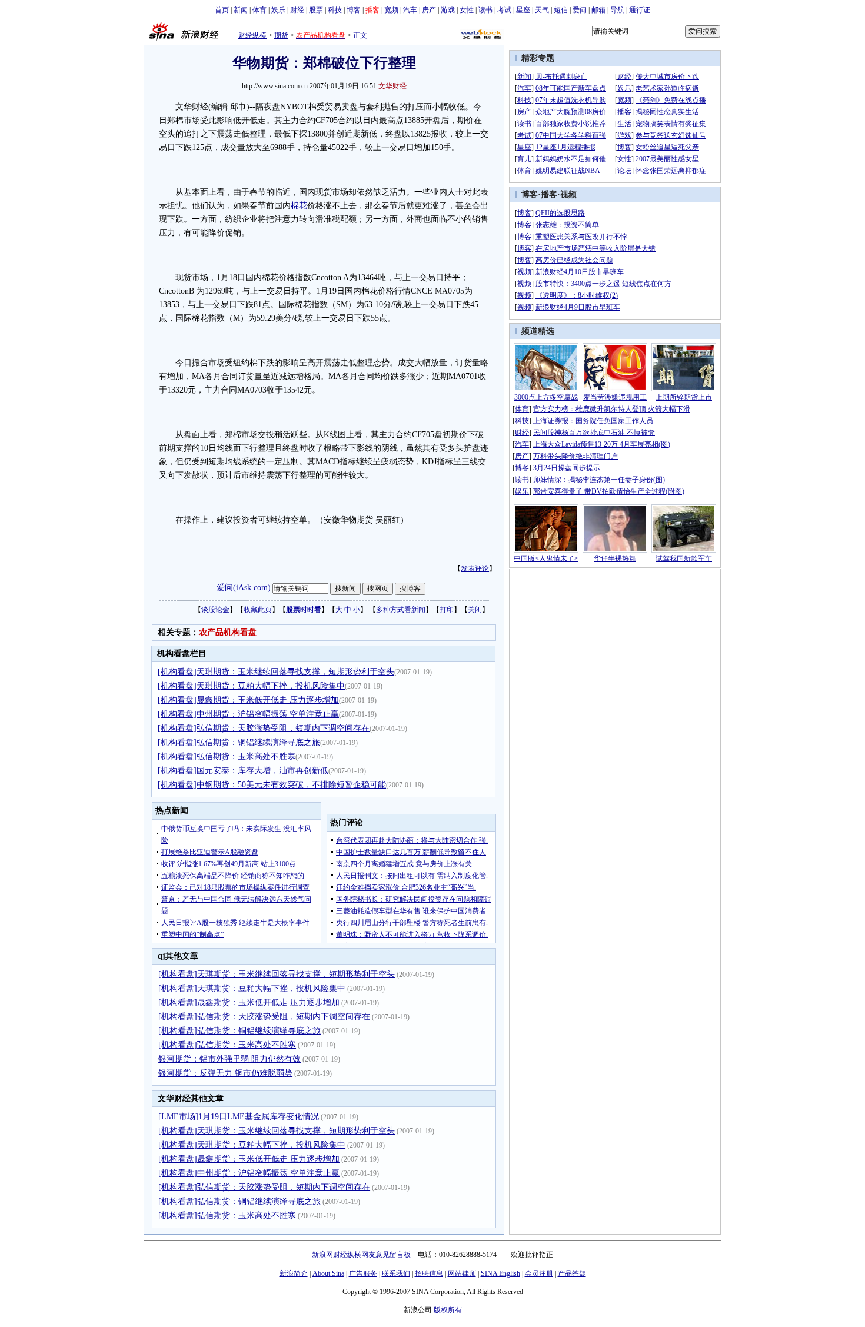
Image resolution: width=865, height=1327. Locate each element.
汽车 (410, 10)
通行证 (639, 10)
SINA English (500, 1273)
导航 (617, 10)
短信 (561, 10)
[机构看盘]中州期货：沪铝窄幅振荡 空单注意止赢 (248, 714)
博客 (354, 10)
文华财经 (392, 86)
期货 (281, 35)
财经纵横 (252, 35)
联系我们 (396, 1273)
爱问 (580, 10)
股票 (316, 10)
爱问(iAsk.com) (244, 587)
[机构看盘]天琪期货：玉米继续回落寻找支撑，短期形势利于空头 (276, 671)
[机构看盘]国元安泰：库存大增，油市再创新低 (243, 770)
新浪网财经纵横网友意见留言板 (361, 1254)
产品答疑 (572, 1273)
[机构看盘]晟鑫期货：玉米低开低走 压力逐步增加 (248, 700)
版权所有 (448, 1310)
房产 (429, 10)
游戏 (448, 10)
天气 (542, 10)
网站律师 (462, 1273)
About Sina (328, 1273)
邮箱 (598, 10)
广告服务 (363, 1273)
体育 (259, 10)
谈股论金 (215, 610)
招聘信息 (429, 1273)
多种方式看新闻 (400, 610)
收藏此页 (258, 610)
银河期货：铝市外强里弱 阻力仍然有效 (229, 1059)
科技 (335, 10)
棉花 (299, 205)
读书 (485, 10)
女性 (467, 10)
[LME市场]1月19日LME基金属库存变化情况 (238, 1116)
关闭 (475, 610)
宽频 (391, 10)
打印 (447, 610)
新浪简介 (294, 1273)
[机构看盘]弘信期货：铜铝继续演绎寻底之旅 (239, 742)
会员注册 (539, 1273)
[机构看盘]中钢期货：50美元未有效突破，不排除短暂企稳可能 (272, 784)
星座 (523, 10)
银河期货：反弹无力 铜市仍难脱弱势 (225, 1073)
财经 (297, 10)
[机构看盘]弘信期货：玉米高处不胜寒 (226, 756)
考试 (504, 10)
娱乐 (278, 10)
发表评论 (475, 568)
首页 (222, 10)
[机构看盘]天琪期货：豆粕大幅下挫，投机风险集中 (251, 685)
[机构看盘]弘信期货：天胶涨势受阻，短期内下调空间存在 (264, 728)
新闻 (241, 10)
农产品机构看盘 (228, 632)
